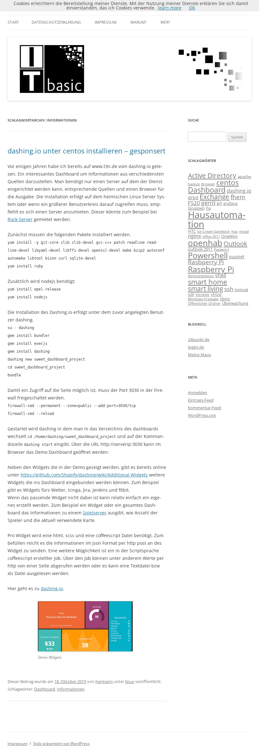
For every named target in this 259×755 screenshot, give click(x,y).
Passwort (221, 249)
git (219, 203)
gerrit (208, 203)
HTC (192, 231)
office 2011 (211, 236)
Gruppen (196, 208)
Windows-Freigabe (203, 299)
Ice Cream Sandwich (213, 231)
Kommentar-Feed (204, 407)
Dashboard (44, 689)
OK (192, 8)
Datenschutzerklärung (56, 22)
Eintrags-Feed (201, 400)
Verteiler (203, 294)
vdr (191, 294)
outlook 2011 (200, 249)
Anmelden (197, 392)
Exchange (214, 196)
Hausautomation (216, 219)
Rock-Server (20, 219)
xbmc (225, 299)
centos (227, 182)
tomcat (241, 289)
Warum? (138, 22)
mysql (244, 231)
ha (208, 208)
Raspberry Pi (211, 269)
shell (220, 275)
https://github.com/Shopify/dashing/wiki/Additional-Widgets (84, 475)
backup (194, 184)
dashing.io (52, 588)
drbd (193, 198)
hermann (104, 681)
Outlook (235, 243)
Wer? (165, 22)
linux (129, 681)
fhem (238, 197)
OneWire (229, 236)
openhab (205, 243)
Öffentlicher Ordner (204, 303)
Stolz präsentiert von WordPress (61, 743)
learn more (169, 8)
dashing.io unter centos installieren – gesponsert (87, 150)
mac (234, 231)
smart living (205, 288)
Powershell (208, 255)
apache (244, 176)
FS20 (194, 203)
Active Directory (212, 175)
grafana (230, 203)
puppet (236, 257)
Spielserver (94, 513)
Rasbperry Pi (206, 262)
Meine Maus (199, 354)
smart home (207, 281)
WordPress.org (202, 415)
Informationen (70, 689)
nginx (194, 235)
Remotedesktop (201, 276)
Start (13, 22)
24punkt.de (198, 339)
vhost (216, 294)
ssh (228, 289)
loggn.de (196, 347)
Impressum (106, 22)
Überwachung (235, 303)
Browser (208, 184)
